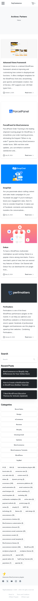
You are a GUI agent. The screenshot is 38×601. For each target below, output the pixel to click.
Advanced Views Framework (14, 62)
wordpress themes (26, 551)
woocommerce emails (10, 535)
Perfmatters (8, 307)
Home (19, 20)
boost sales (7, 471)
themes (18, 511)
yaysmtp (18, 563)
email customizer (25, 487)
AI (4, 467)
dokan (5, 479)
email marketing (23, 491)
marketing (22, 495)
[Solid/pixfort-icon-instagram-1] (16, 581)
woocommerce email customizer (13, 531)
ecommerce (7, 483)
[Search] (34, 359)
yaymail (19, 555)
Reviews (19, 424)
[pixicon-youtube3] (11, 581)
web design (30, 511)
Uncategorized (19, 435)
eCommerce (19, 419)
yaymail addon (7, 559)
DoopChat (7, 188)
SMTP (25, 507)
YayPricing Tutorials (25, 559)
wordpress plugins (9, 551)
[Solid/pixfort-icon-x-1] (7, 581)
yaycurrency (7, 555)
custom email (23, 475)
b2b (12, 467)
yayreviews (6, 563)
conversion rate (21, 471)
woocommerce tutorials (11, 547)
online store (29, 499)
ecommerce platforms (24, 483)
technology (6, 511)
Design (19, 414)
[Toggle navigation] (3, 3)
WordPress (19, 455)
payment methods (9, 503)
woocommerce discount (10, 527)
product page (24, 503)
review (5, 507)
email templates (8, 495)
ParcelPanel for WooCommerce (16, 125)
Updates (19, 440)
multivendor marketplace (11, 499)
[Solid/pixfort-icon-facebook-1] (3, 581)
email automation (8, 487)
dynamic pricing (18, 479)
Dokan (5, 247)
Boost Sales (19, 409)
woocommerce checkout (11, 519)
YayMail (19, 460)
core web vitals (8, 475)
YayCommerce (16, 3)
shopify (15, 507)
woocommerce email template (12, 539)
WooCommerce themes (10, 543)
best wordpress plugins (26, 467)
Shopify (19, 429)
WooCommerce (19, 445)
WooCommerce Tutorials (19, 450)
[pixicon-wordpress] (20, 581)
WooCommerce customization (12, 523)
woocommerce (8, 515)
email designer (8, 491)
